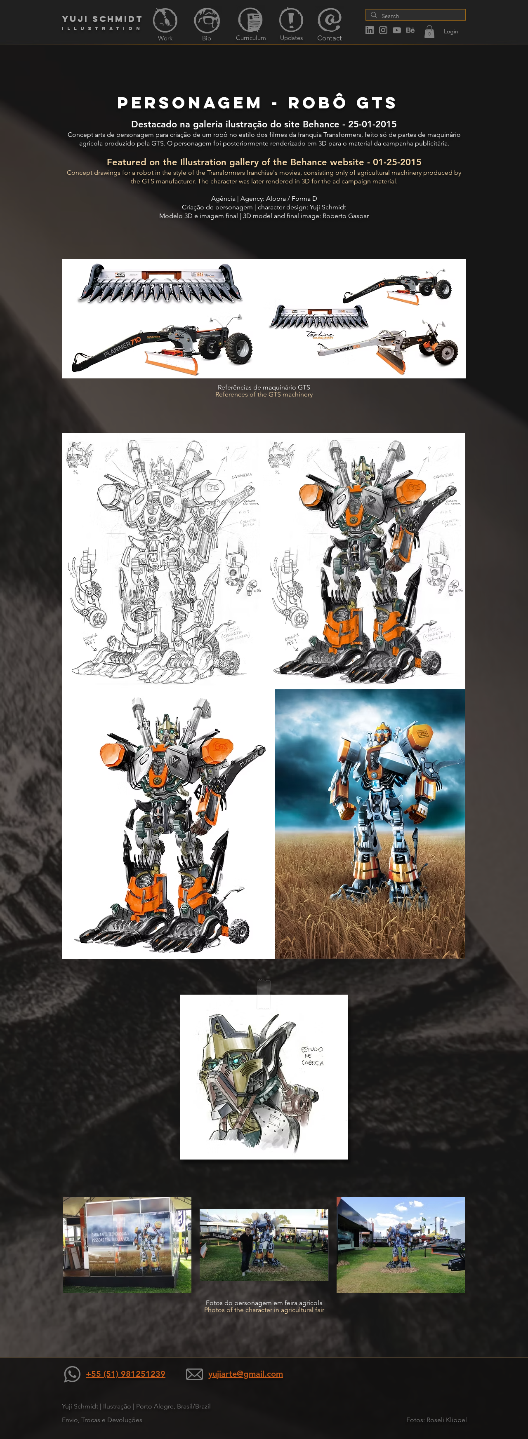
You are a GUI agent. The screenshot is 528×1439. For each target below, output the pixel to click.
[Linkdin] (369, 30)
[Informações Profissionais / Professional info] (250, 20)
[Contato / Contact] (329, 20)
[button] (429, 31)
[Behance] (410, 30)
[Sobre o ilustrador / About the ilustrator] (207, 20)
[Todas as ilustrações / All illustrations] (165, 20)
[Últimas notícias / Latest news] (291, 20)
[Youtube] (397, 30)
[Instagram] (383, 30)
